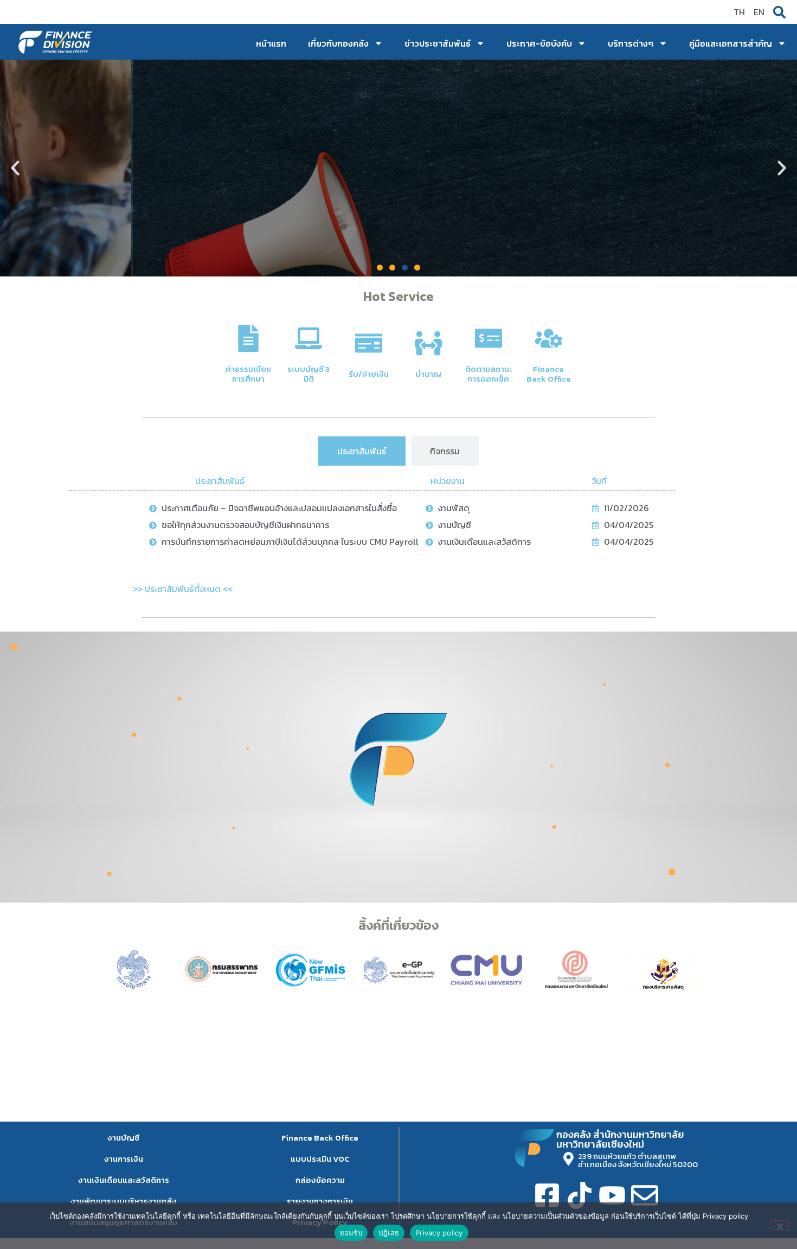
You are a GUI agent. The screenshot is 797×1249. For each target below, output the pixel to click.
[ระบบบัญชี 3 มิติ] (308, 338)
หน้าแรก (271, 43)
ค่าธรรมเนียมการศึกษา (248, 374)
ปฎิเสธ (388, 1232)
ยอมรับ (351, 1232)
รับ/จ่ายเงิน (369, 374)
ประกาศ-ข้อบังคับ (539, 43)
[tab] (362, 451)
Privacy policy (439, 1232)
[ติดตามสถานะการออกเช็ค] (488, 338)
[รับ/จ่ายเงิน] (368, 343)
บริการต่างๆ (630, 43)
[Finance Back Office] (548, 338)
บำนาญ (428, 374)
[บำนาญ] (428, 343)
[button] (15, 168)
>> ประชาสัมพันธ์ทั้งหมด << (183, 588)
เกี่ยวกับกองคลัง (338, 43)
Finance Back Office (548, 374)
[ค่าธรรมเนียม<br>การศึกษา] (248, 338)
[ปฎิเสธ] (779, 1225)
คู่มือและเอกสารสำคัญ (730, 43)
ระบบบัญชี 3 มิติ (308, 374)
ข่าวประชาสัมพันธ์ (437, 43)
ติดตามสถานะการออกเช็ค (488, 374)
